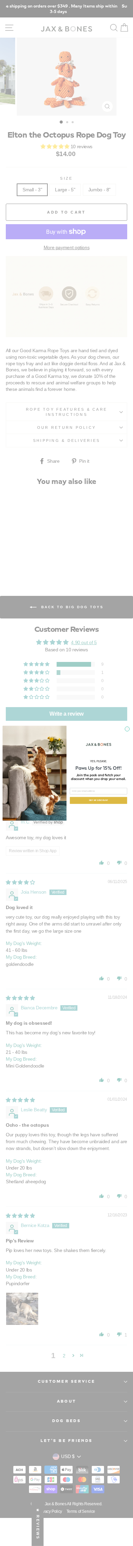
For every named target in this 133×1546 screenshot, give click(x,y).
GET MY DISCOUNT (98, 800)
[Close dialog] (127, 729)
